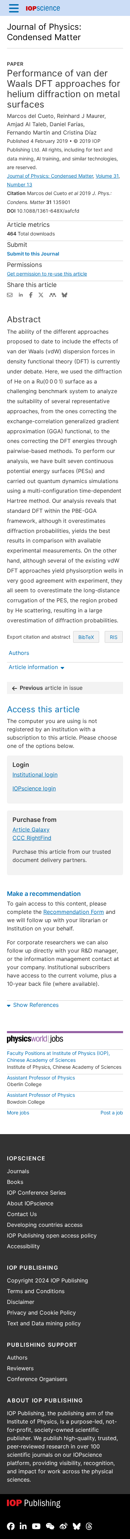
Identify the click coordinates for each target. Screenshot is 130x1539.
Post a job (112, 1112)
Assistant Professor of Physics (41, 1078)
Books (15, 1181)
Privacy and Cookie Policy (41, 1312)
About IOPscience (30, 1203)
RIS (114, 637)
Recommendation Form (73, 911)
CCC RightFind (31, 837)
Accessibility (23, 1246)
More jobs (18, 1112)
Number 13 (19, 184)
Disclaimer (20, 1301)
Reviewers (20, 1368)
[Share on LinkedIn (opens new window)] (21, 294)
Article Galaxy (31, 829)
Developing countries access (45, 1224)
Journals (18, 1171)
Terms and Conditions (35, 1291)
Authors (17, 1357)
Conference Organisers (37, 1378)
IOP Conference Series (36, 1192)
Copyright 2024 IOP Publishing (47, 1280)
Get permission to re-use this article (47, 274)
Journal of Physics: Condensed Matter (44, 32)
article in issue (51, 687)
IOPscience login (34, 788)
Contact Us (22, 1214)
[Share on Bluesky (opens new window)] (64, 294)
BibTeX (86, 637)
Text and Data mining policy (44, 1323)
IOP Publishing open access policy (52, 1235)
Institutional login (35, 774)
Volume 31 (107, 176)
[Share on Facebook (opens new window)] (31, 294)
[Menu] (14, 8)
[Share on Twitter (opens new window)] (41, 294)
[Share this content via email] (9, 294)
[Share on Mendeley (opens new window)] (52, 294)
